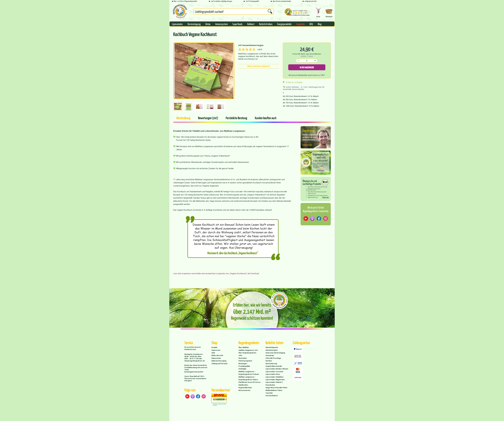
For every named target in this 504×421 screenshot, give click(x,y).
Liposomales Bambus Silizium (277, 369)
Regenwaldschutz (245, 388)
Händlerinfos (243, 385)
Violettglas (242, 369)
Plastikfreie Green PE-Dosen (249, 382)
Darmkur (269, 361)
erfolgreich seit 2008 (310, 1)
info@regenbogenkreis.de (194, 361)
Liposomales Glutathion (274, 377)
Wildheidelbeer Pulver (274, 390)
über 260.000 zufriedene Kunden (281, 1)
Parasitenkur (270, 385)
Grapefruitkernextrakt (274, 366)
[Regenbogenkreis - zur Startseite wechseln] (180, 11)
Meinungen (242, 364)
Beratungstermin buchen (193, 372)
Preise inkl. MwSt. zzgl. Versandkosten (307, 54)
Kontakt (214, 347)
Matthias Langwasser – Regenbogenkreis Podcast (248, 373)
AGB (213, 353)
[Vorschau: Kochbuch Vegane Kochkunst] (177, 106)
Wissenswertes (244, 390)
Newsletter (242, 358)
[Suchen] (270, 11)
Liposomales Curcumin (274, 372)
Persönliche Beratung (236, 118)
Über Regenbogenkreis (247, 353)
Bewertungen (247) (208, 118)
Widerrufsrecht (217, 355)
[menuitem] (233, 12)
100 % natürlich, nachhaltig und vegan (221, 1)
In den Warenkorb (307, 67)
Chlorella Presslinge (273, 358)
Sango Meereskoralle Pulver (276, 388)
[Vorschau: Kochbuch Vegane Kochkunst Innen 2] (210, 106)
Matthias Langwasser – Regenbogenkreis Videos (248, 378)
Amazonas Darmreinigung (275, 353)
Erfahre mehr (307, 145)
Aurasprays (270, 355)
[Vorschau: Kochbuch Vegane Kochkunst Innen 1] (220, 106)
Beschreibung (183, 118)
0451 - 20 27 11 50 (191, 359)
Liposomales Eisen (273, 374)
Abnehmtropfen (272, 350)
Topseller (269, 393)
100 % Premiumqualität (252, 1)
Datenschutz (216, 358)
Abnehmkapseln (272, 347)
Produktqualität (244, 366)
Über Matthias (243, 347)
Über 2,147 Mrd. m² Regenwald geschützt (185, 1)
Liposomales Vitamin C (274, 382)
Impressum (215, 350)
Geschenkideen (272, 396)
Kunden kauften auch (265, 118)
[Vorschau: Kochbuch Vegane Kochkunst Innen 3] (199, 106)
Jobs (240, 355)
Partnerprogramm (245, 361)
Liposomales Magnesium (275, 380)
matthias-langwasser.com (248, 350)
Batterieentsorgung (218, 361)
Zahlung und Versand (219, 364)
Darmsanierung (271, 364)
